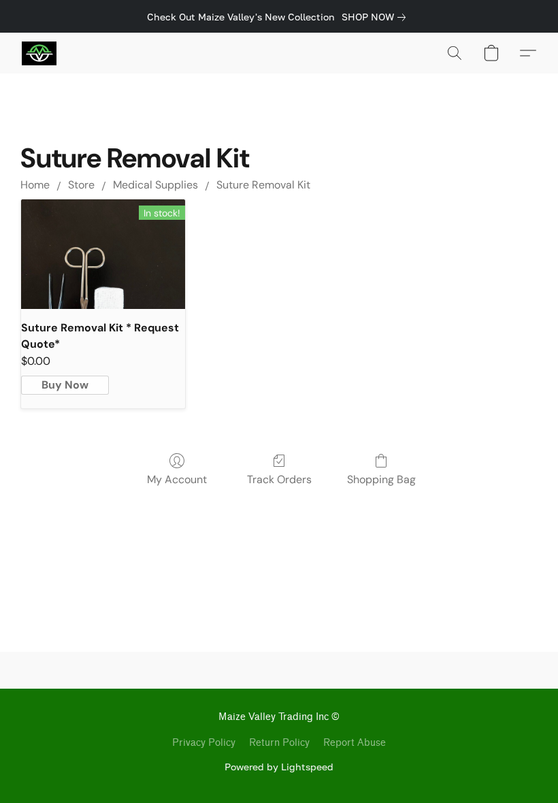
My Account (177, 479)
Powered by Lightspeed (279, 766)
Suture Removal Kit (263, 185)
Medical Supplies (155, 185)
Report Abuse (354, 743)
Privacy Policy (203, 743)
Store (81, 185)
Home (35, 185)
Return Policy (279, 743)
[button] (39, 53)
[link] (376, 17)
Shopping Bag (381, 479)
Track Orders (279, 479)
